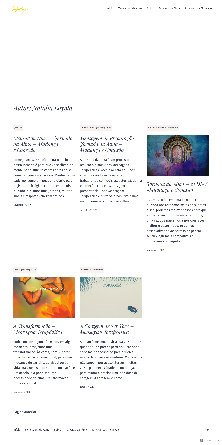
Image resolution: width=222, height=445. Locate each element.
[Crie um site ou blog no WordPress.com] (207, 429)
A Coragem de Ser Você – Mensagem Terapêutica (107, 329)
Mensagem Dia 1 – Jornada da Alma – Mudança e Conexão (43, 144)
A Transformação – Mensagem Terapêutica (37, 329)
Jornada (18, 127)
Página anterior (24, 412)
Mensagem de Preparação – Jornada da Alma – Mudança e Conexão (109, 144)
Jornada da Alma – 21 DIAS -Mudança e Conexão (177, 187)
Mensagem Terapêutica (100, 127)
